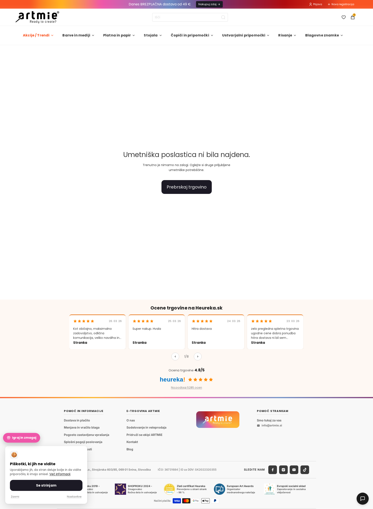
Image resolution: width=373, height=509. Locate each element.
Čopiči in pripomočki (190, 35)
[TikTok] (304, 469)
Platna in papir (117, 35)
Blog (129, 449)
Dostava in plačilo (77, 420)
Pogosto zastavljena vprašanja (86, 434)
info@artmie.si (272, 425)
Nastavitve (74, 496)
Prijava (317, 4)
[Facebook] (272, 469)
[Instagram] (283, 469)
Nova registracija (343, 4)
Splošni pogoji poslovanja (83, 442)
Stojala (151, 35)
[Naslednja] (198, 356)
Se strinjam (46, 485)
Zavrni (15, 496)
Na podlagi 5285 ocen (186, 387)
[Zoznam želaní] (343, 17)
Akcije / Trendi (36, 35)
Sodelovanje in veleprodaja (146, 427)
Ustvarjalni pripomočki (244, 35)
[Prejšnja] (175, 356)
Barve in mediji (76, 35)
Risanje (285, 35)
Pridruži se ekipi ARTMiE (144, 434)
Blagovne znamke (322, 35)
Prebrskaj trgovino (187, 187)
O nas (130, 420)
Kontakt (132, 442)
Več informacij (59, 474)
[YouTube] (294, 469)
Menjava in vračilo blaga (82, 427)
